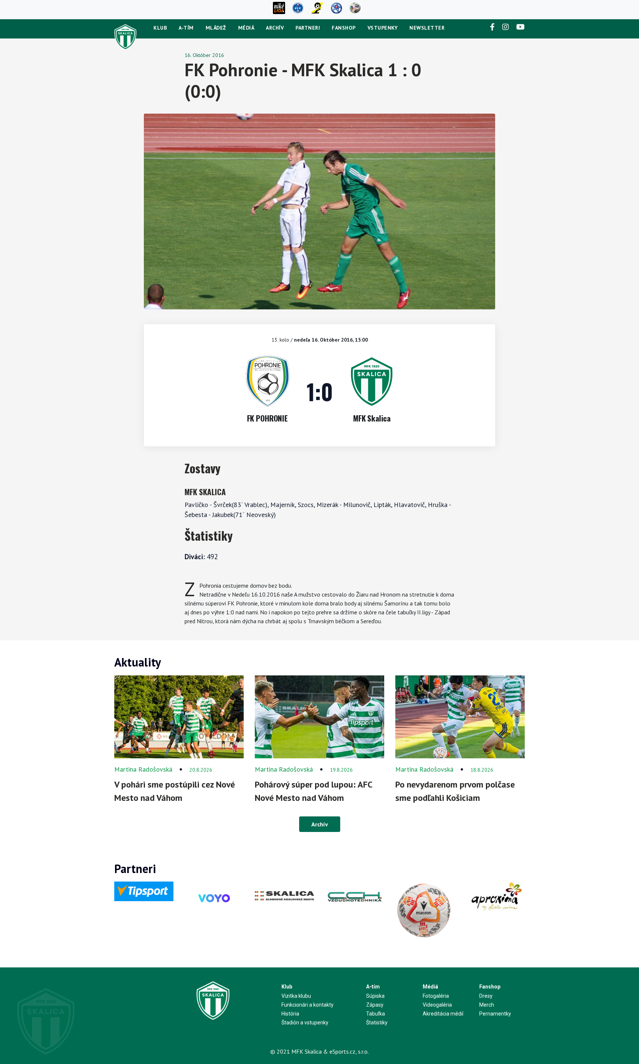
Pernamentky (495, 1014)
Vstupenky (383, 27)
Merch (486, 1005)
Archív (275, 27)
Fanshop (344, 27)
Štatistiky (377, 1023)
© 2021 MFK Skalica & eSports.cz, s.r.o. (319, 1051)
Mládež (216, 27)
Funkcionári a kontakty (307, 1005)
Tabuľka (375, 1014)
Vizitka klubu (296, 996)
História (290, 1014)
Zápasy (374, 1005)
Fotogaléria (436, 996)
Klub (160, 27)
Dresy (486, 996)
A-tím (186, 27)
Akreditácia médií (443, 1014)
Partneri (307, 27)
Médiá (246, 27)
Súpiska (375, 996)
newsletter (426, 27)
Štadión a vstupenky (304, 1023)
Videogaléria (437, 1005)
